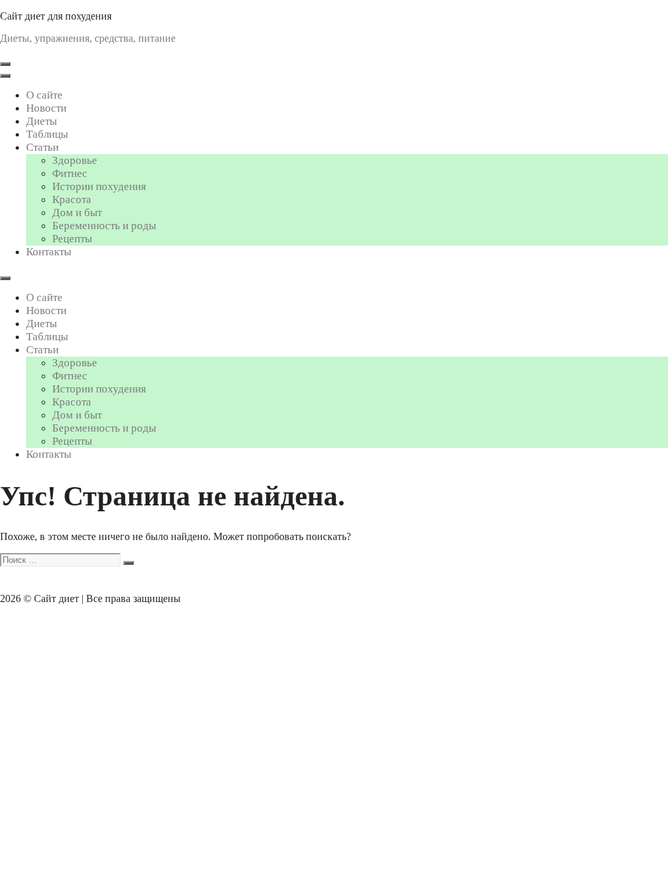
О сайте (44, 95)
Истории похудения (99, 186)
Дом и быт (77, 212)
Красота (71, 199)
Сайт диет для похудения (56, 16)
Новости (46, 108)
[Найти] (128, 563)
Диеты (41, 121)
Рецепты (72, 238)
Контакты (48, 252)
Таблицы (47, 134)
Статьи (42, 147)
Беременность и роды (104, 225)
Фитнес (69, 173)
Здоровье (74, 160)
